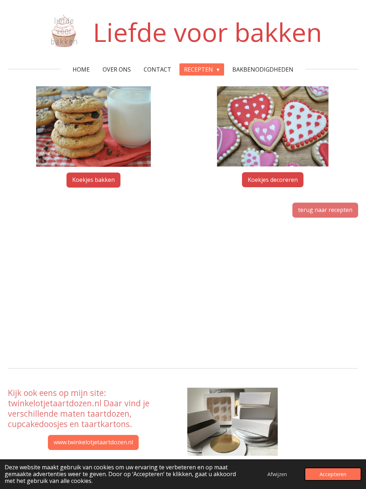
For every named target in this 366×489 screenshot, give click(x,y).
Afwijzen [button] (277, 474)
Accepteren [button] (333, 474)
